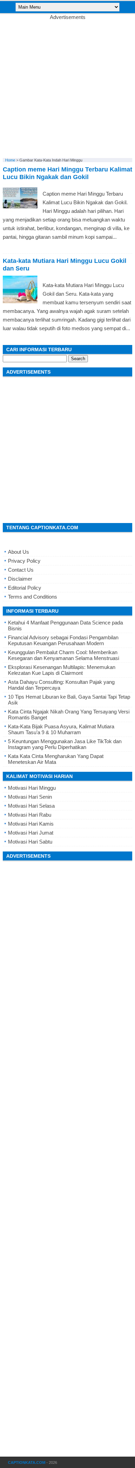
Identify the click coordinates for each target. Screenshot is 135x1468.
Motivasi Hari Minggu (32, 788)
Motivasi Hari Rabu (29, 815)
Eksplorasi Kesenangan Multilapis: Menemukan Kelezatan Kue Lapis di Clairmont (61, 670)
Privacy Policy (24, 561)
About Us (18, 552)
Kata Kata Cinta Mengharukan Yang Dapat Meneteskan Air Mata (56, 759)
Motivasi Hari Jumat (30, 833)
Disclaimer (20, 579)
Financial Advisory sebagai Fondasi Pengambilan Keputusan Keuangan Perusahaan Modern (63, 640)
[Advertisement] (67, 87)
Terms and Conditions (32, 597)
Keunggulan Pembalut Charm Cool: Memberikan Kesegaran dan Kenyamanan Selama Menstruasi (63, 655)
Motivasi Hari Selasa (31, 806)
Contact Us (21, 570)
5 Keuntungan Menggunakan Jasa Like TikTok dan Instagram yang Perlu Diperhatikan (65, 744)
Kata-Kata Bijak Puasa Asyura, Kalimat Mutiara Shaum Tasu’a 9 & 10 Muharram (61, 729)
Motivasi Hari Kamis (31, 824)
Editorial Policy (24, 588)
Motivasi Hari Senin (30, 797)
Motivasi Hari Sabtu (30, 842)
